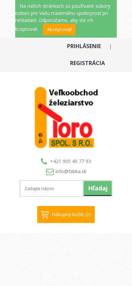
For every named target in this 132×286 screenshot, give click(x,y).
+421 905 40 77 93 (70, 161)
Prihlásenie (84, 46)
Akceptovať (59, 29)
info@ (71, 171)
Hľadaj (98, 188)
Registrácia (87, 63)
